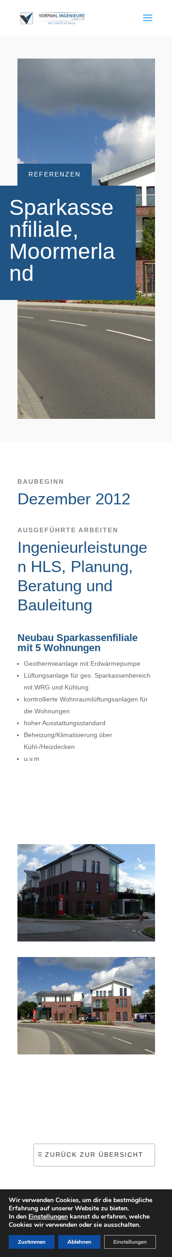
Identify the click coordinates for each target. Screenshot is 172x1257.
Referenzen (54, 174)
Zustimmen (31, 1242)
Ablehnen (79, 1242)
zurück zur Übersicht (94, 1154)
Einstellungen (48, 1217)
